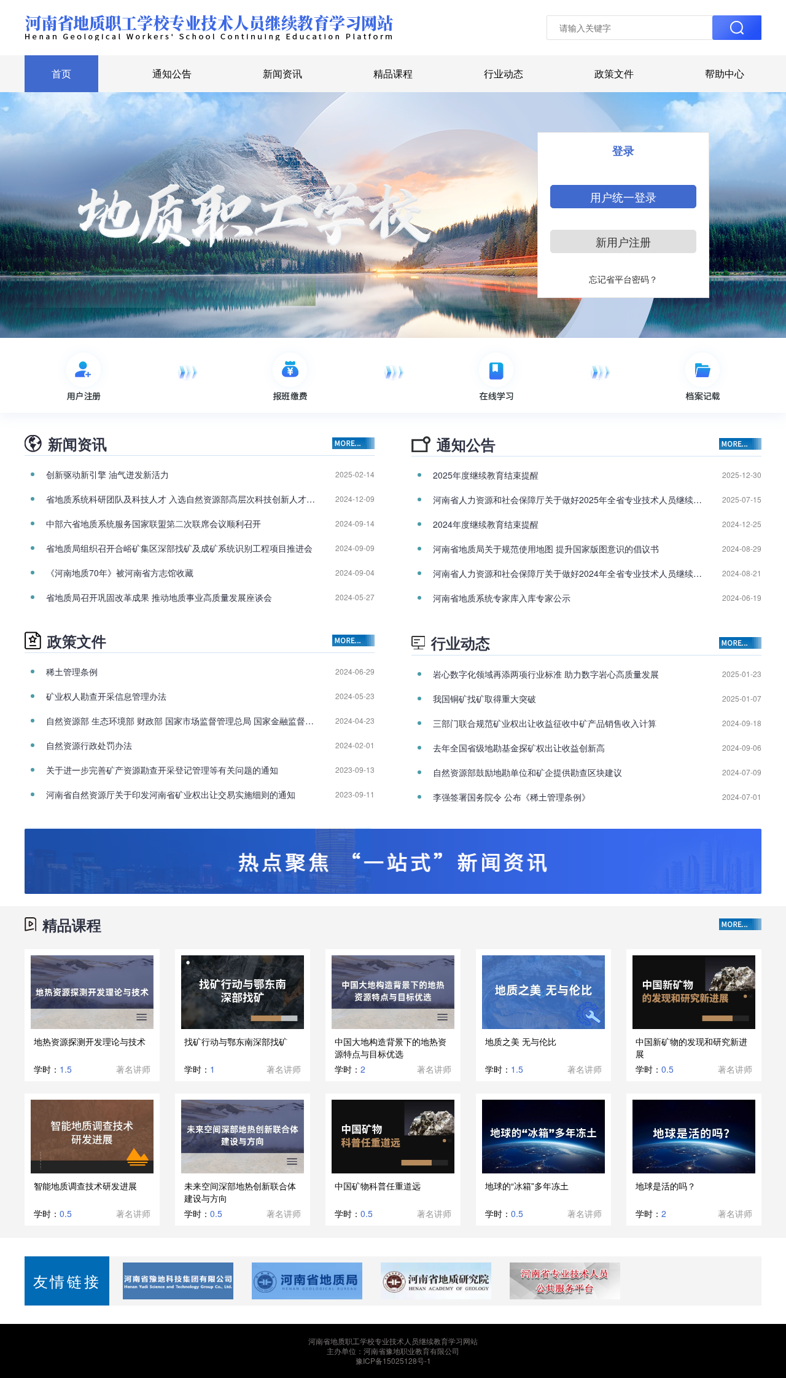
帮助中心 (724, 73)
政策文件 (614, 73)
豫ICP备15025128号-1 (393, 1360)
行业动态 (503, 73)
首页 (61, 73)
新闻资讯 (282, 73)
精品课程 (393, 73)
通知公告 (172, 73)
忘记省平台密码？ (623, 279)
